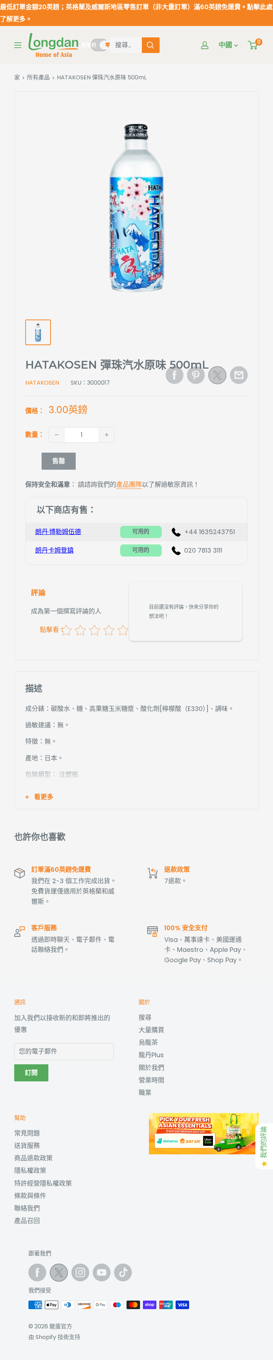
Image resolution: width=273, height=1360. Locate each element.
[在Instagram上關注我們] (80, 1272)
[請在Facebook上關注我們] (37, 1272)
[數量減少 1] (56, 434)
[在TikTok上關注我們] (123, 1272)
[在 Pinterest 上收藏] (196, 375)
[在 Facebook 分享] (174, 375)
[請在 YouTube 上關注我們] (102, 1272)
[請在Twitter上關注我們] (59, 1274)
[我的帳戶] (204, 45)
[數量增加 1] (106, 434)
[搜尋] (151, 45)
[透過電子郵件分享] (239, 375)
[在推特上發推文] (217, 377)
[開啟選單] (17, 45)
